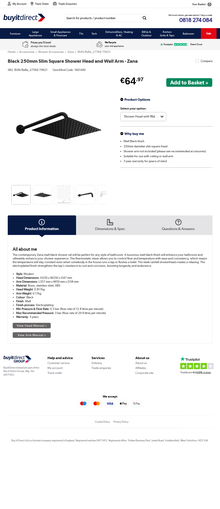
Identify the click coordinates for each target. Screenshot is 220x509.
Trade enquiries (101, 368)
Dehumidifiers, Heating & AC (119, 33)
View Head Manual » (32, 325)
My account (55, 368)
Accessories (26, 51)
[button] (107, 122)
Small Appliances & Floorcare (60, 33)
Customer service (58, 363)
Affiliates (140, 368)
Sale (208, 33)
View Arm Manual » (32, 335)
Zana (70, 51)
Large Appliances (35, 33)
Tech (94, 33)
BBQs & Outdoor (146, 33)
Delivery (97, 363)
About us (141, 363)
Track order (54, 373)
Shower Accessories (51, 51)
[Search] (145, 18)
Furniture (15, 33)
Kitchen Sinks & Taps (167, 33)
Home (11, 51)
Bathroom (188, 33)
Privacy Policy (120, 421)
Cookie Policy (102, 421)
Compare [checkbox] (206, 61)
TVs (81, 33)
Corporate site (144, 373)
